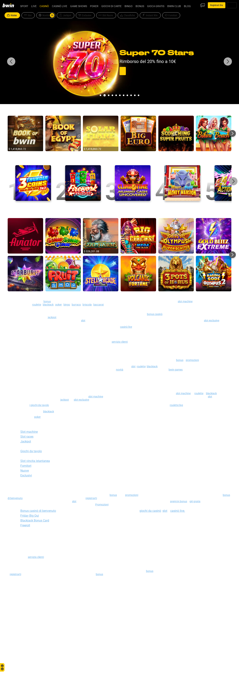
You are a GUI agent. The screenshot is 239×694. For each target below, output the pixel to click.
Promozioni (101, 504)
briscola (87, 304)
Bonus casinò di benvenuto (38, 511)
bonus (47, 301)
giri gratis (195, 501)
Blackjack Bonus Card (34, 520)
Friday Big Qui (29, 515)
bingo (66, 304)
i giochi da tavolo (39, 405)
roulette (36, 304)
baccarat (98, 304)
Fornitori (25, 466)
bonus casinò (154, 314)
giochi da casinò (150, 511)
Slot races (26, 436)
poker (58, 304)
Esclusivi (26, 475)
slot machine (185, 301)
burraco (76, 304)
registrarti (91, 498)
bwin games (176, 369)
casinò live (126, 326)
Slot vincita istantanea (35, 461)
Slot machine (29, 432)
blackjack (48, 304)
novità (119, 369)
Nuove (24, 470)
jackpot (52, 317)
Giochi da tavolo (31, 451)
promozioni (192, 360)
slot (83, 320)
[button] (100, 95)
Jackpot (25, 441)
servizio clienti (120, 341)
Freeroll (25, 525)
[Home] (10, 5)
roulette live (176, 405)
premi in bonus (178, 501)
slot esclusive (211, 320)
